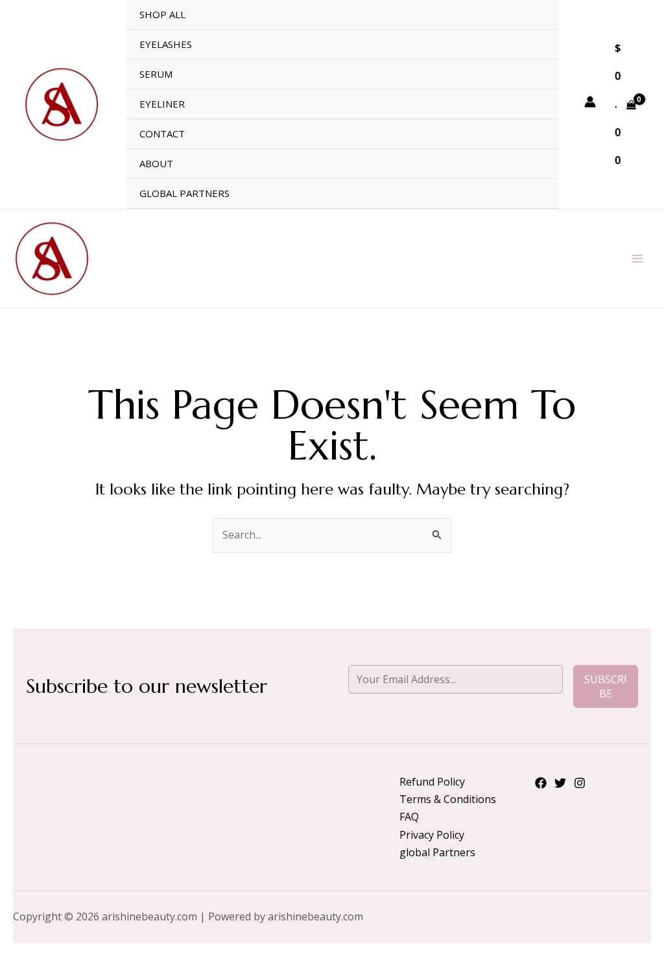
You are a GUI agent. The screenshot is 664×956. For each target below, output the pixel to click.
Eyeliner (162, 103)
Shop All (162, 14)
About (156, 163)
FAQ (409, 817)
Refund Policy (432, 782)
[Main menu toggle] (637, 258)
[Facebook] (541, 783)
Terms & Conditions (447, 799)
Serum (155, 73)
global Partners (184, 193)
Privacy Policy (431, 835)
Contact (162, 133)
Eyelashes (165, 44)
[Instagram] (580, 783)
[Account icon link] (590, 102)
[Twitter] (560, 783)
